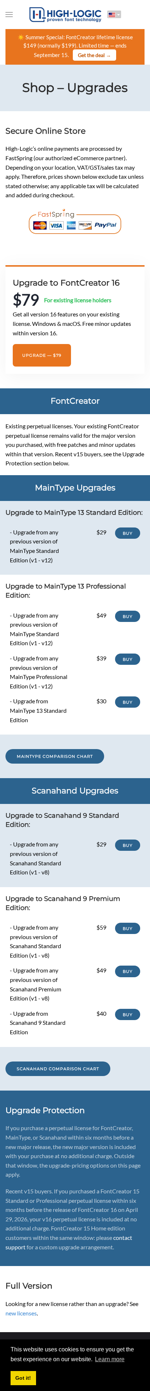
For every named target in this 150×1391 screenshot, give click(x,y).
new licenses (21, 1313)
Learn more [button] (110, 1359)
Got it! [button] (23, 1378)
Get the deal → (94, 55)
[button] (9, 14)
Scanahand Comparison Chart (58, 1068)
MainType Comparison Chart (55, 756)
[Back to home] (65, 14)
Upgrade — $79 (42, 355)
